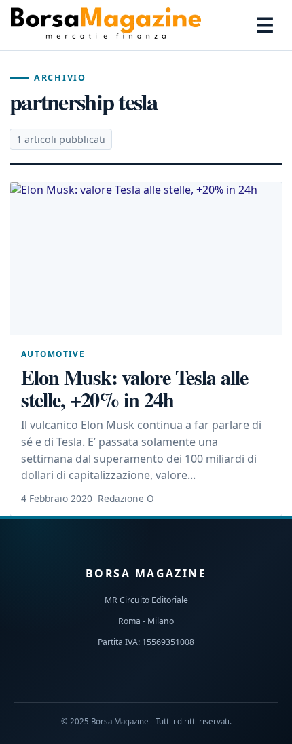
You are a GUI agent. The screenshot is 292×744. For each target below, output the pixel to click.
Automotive (53, 353)
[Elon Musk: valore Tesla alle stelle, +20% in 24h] (146, 258)
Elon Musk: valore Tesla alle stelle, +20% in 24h (134, 388)
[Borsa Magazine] (106, 25)
